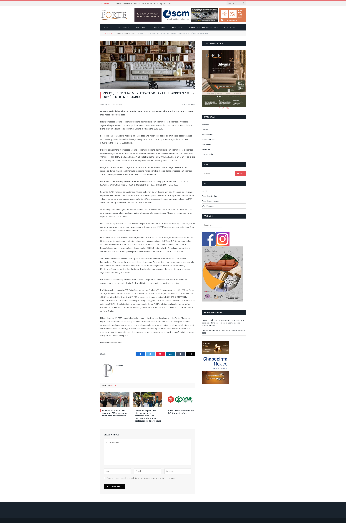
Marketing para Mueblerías (203, 27)
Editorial (141, 27)
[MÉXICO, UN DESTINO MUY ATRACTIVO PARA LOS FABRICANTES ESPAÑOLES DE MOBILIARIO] (147, 65)
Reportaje (206, 149)
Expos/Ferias (207, 134)
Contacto (229, 27)
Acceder (205, 191)
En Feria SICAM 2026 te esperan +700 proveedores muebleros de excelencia (114, 413)
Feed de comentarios (210, 201)
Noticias (122, 27)
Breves (205, 129)
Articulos (177, 27)
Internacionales (188, 104)
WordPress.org (208, 206)
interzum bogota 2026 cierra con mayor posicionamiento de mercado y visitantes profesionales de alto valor (148, 415)
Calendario (159, 27)
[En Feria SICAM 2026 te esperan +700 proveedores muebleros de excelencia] (114, 399)
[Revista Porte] (114, 15)
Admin (104, 104)
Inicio (106, 27)
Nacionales (206, 144)
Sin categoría (207, 154)
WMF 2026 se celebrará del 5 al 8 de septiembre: (181, 411)
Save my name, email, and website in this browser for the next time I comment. (142, 478)
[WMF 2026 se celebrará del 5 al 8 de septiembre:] (180, 399)
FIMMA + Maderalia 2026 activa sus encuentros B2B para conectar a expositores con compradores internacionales (223, 323)
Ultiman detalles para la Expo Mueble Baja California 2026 (140, 3)
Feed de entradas (209, 196)
